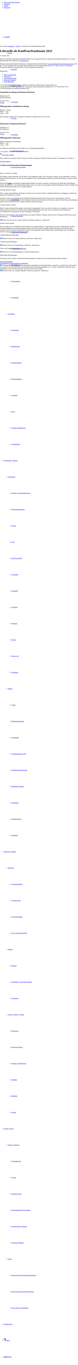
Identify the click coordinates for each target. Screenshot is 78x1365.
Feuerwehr (7, 7)
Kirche (10, 1259)
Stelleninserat (24, 60)
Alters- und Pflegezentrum (12, 2)
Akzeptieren (3, 263)
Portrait (10, 53)
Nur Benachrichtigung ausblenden (17, 263)
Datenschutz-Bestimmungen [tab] (8, 255)
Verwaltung (11, 314)
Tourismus (7, 4)
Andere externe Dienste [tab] (7, 223)
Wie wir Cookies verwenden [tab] (8, 173)
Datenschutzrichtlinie (6, 261)
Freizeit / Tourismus (14, 1145)
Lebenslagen (11, 477)
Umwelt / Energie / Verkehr (16, 1014)
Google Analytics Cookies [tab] (8, 205)
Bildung (10, 688)
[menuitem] (41, 2)
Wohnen (10, 949)
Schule (6, 6)
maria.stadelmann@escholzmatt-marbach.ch (61, 64)
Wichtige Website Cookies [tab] (8, 190)
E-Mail (2, 102)
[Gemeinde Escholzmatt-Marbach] (14, 19)
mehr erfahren (6, 161)
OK (1, 161)
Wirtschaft (11, 868)
